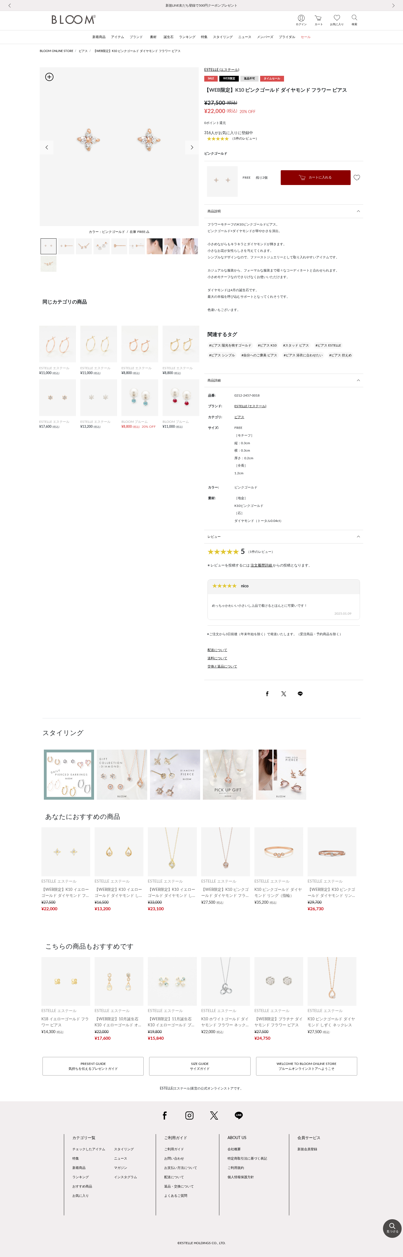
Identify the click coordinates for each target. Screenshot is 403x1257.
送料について (217, 658)
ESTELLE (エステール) (221, 70)
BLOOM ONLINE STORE (56, 51)
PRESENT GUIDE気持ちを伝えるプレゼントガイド (93, 1066)
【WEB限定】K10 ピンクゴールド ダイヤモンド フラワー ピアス (137, 51)
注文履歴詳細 (262, 565)
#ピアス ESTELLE (328, 345)
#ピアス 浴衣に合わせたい (303, 355)
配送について (217, 650)
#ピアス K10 (267, 345)
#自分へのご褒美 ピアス (259, 355)
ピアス (83, 51)
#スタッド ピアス (296, 345)
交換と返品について (222, 666)
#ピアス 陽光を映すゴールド (230, 345)
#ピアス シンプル (222, 355)
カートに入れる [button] (320, 177)
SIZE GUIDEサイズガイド (200, 1066)
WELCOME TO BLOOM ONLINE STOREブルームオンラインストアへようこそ (306, 1066)
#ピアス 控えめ (340, 355)
